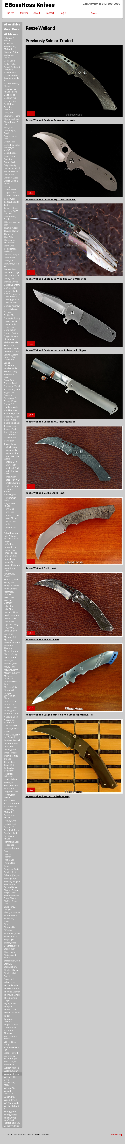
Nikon (7, 731)
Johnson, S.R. (10, 556)
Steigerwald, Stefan (10, 956)
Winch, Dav (9, 1096)
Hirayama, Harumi (9, 490)
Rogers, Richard (12, 848)
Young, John (10, 1111)
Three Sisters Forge (10, 999)
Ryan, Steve (9, 863)
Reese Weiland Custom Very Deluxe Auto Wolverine (56, 278)
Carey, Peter (10, 189)
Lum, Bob (8, 634)
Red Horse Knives (9, 816)
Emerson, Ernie (11, 348)
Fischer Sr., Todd (12, 389)
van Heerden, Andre (10, 1037)
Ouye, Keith (9, 765)
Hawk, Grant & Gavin (11, 472)
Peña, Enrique (11, 785)
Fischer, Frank (10, 383)
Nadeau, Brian (11, 717)
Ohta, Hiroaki (10, 752)
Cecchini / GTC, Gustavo (11, 212)
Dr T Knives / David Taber (10, 328)
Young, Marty (10, 1114)
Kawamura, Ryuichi (9, 575)
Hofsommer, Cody (10, 499)
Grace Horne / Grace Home (11, 433)
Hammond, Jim (11, 450)
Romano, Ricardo (8, 855)
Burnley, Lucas (11, 177)
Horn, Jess (9, 512)
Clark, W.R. (9, 245)
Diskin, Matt (9, 315)
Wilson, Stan (10, 1088)
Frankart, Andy (11, 407)
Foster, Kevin (10, 401)
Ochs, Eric (9, 746)
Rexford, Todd (11, 833)
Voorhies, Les (11, 1061)
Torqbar (8, 1006)
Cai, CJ (7, 186)
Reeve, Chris (10, 820)
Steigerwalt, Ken (12, 960)
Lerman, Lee (10, 618)
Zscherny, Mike (11, 1126)
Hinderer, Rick (11, 486)
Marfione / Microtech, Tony (12, 641)
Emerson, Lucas (12, 351)
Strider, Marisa (11, 970)
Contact (50, 12)
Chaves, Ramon (11, 231)
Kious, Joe (9, 582)
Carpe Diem (10, 192)
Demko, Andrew (12, 306)
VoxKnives (9, 1064)
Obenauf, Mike (11, 743)
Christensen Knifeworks (10, 241)
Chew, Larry (9, 234)
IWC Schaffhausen (11, 531)
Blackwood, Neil (12, 119)
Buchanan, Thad (12, 168)
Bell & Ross (9, 104)
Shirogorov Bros (12, 912)
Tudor (7, 1016)
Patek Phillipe (10, 779)
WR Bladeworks (11, 1103)
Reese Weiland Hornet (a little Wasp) (48, 796)
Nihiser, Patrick (11, 728)
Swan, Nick (9, 979)
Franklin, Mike (10, 410)
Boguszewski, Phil (11, 137)
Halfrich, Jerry (10, 447)
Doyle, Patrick (10, 321)
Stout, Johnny (10, 967)
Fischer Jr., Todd (12, 386)
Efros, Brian (9, 339)
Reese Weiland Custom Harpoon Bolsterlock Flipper (56, 350)
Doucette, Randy (12, 318)
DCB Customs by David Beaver (12, 295)
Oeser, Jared (10, 749)
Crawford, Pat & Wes (11, 265)
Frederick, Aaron (12, 413)
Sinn (6, 924)
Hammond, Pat (11, 453)
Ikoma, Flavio (10, 527)
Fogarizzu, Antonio (9, 393)
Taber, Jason (10, 982)
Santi (6, 866)
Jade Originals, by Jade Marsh (11, 537)
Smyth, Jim (9, 939)
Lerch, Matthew (11, 615)
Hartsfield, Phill (11, 468)
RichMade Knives (9, 837)
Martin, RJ (8, 660)
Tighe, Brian (10, 1003)
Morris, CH (9, 704)
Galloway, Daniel (12, 416)
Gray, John (9, 440)
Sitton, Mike (9, 927)
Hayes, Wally (10, 476)
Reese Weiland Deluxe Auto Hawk (45, 492)
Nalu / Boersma (11, 725)
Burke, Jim (9, 174)
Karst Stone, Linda (10, 569)
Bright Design (10, 165)
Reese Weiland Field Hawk (41, 568)
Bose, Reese (10, 153)
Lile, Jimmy (9, 627)
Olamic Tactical (11, 755)
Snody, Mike (10, 942)
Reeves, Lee (10, 824)
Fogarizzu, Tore (11, 398)
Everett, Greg (10, 371)
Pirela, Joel (9, 788)
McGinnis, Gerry (12, 673)
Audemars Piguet (9, 56)
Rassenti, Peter (11, 803)
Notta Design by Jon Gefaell (12, 736)
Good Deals (11, 29)
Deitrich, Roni (10, 302)
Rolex (7, 851)
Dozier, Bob (10, 324)
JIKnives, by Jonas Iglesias (10, 551)
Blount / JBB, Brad (10, 132)
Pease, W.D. (10, 782)
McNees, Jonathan (8, 677)
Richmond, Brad (12, 841)
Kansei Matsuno (12, 565)
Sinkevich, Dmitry (9, 919)
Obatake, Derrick (12, 740)
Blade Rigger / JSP (11, 123)
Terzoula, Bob (11, 985)
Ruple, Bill (9, 859)
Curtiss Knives (11, 281)
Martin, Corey (10, 654)
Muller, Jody (9, 710)
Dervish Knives (11, 309)
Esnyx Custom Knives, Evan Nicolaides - (11, 357)
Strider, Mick (10, 973)
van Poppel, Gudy (10, 1043)
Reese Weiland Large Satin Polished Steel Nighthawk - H (59, 714)
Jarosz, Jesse (10, 547)
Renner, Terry (11, 827)
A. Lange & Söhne (9, 39)
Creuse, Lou (10, 269)
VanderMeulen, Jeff (11, 1048)
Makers (24, 12)
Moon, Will (9, 690)
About (37, 12)
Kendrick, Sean (11, 579)
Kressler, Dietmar (8, 601)
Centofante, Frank (10, 217)
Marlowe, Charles (8, 646)
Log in (63, 12)
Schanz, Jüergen (12, 875)
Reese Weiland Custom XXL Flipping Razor (50, 421)
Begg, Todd (9, 94)
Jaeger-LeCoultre (9, 542)
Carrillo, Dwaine (12, 195)
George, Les (10, 426)
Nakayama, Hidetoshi (9, 721)
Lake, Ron (9, 606)
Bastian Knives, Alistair (11, 84)
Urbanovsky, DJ (11, 1027)
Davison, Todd (11, 291)
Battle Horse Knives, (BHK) (10, 90)
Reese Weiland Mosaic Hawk (42, 639)
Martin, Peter (10, 657)
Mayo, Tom (9, 666)
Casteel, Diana (11, 208)
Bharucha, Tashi (12, 116)
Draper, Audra (11, 333)
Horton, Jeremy (11, 515)
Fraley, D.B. (9, 404)
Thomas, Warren (12, 991)
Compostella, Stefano (10, 250)
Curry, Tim (9, 278)
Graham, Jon (10, 437)
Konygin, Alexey (12, 585)
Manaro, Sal (10, 637)
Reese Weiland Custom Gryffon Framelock (51, 199)
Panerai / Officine (8, 775)
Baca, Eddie (9, 60)
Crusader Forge (11, 272)
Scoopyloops (10, 878)
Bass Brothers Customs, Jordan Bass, (12, 78)
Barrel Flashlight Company (12, 68)
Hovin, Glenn (10, 518)
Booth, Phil (9, 141)
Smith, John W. (11, 936)
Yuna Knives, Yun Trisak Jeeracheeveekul (12, 1120)
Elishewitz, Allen (12, 342)
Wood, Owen (10, 1100)
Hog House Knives (9, 504)
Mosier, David (10, 707)
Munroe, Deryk (11, 713)
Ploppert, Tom (11, 791)
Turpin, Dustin (11, 1024)
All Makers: (11, 34)
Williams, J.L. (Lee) (10, 1078)
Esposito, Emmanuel (9, 364)
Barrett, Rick (10, 72)
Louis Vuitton (10, 630)
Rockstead (9, 845)
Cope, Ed (8, 260)
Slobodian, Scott (12, 933)
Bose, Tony (9, 156)
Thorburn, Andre (12, 994)
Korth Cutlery (10, 588)
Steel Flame (9, 952)
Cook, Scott (9, 257)
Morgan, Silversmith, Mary (9, 696)
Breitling (8, 159)
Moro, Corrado (11, 701)
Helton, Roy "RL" (12, 479)
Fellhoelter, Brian (9, 375)
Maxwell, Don (10, 663)
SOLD (31, 113)
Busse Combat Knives (11, 182)
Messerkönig (10, 687)
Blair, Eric (8, 127)
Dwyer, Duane (11, 336)
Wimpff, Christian (8, 1092)
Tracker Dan (10, 1009)
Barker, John (10, 64)
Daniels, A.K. (10, 288)
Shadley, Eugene (12, 881)
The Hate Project (12, 988)
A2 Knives (9, 43)
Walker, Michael (12, 1067)
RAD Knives (9, 800)
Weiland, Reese (12, 1074)
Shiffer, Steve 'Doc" (10, 902)
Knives (10, 12)
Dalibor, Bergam (12, 284)
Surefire (8, 976)
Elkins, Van (9, 345)
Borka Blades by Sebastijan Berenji (12, 147)
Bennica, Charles (8, 108)
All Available (12, 24)
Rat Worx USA (11, 806)
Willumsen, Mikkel (9, 1083)
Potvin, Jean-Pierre (10, 796)
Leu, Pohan (9, 621)
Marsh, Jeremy (11, 651)
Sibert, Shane (10, 915)
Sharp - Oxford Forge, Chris (11, 891)
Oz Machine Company (10, 769)
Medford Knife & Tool (12, 682)
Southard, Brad (11, 945)
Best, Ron (9, 112)
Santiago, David (11, 869)
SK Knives (9, 930)
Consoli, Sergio (11, 254)
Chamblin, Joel (11, 227)
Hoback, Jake (10, 494)
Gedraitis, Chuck (12, 423)
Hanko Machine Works (11, 457)
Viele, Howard (11, 1053)
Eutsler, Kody (10, 368)
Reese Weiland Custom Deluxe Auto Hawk (50, 120)
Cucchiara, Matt (11, 275)
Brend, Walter (11, 162)
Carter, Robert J (11, 202)
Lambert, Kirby (11, 612)
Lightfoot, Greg (11, 624)
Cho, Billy (8, 237)
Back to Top (117, 1134)
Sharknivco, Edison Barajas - (12, 885)
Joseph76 (8, 562)
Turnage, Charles (8, 1020)
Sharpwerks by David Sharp (11, 896)
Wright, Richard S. (11, 1107)
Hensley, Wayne (12, 483)
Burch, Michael (11, 171)
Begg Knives (10, 98)
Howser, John (10, 521)
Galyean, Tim (10, 419)
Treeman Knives (12, 1012)
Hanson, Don (10, 461)
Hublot (7, 524)
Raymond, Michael (9, 811)
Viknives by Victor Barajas (10, 1057)
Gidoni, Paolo (10, 429)
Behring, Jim (10, 101)
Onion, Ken (9, 762)
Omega (7, 759)
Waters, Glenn (11, 1071)
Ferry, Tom (9, 380)
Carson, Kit (9, 198)
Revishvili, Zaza (11, 830)
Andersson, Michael (10, 47)
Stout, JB (8, 963)
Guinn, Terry (10, 444)
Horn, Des (9, 509)
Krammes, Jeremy (9, 593)
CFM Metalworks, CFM (12, 223)
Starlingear (9, 949)
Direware (8, 312)
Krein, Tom (9, 597)
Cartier (7, 205)
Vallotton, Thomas (8, 1031)
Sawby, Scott (10, 872)
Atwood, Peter (11, 52)
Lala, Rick (8, 609)
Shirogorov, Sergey (9, 908)
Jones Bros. (9, 559)
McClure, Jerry (11, 669)
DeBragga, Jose (11, 299)
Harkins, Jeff (10, 465)
